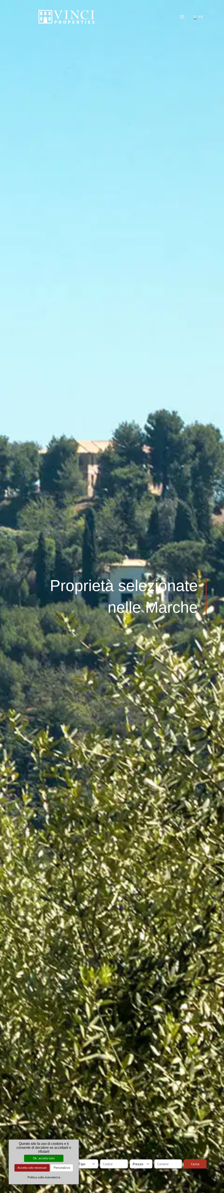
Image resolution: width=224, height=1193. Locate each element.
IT (195, 16)
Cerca (195, 1164)
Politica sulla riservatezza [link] (44, 1177)
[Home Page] (66, 17)
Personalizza (62, 1167)
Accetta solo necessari (32, 1167)
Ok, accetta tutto (43, 1158)
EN (201, 16)
